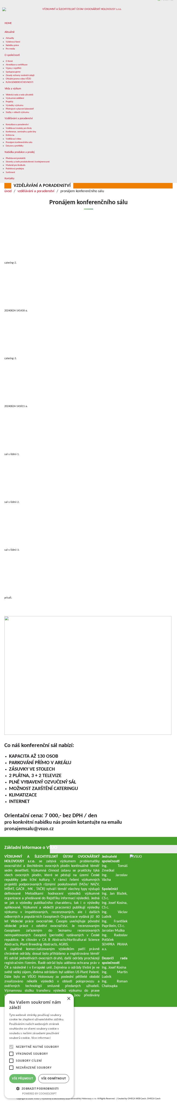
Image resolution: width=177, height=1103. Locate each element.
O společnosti (12, 55)
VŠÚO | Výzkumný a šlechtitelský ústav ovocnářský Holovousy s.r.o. (65, 1098)
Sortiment (10, 172)
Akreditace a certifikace (16, 65)
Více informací (40, 1038)
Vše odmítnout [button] (53, 1078)
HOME (8, 23)
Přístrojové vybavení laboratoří (20, 109)
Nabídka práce (12, 45)
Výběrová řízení (13, 42)
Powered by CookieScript (39, 1093)
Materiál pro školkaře (15, 165)
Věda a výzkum (13, 88)
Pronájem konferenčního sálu (19, 142)
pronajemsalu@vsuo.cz (29, 829)
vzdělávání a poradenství (42, 185)
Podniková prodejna (15, 168)
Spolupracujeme (13, 72)
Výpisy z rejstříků (13, 68)
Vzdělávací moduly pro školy (19, 128)
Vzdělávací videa (13, 139)
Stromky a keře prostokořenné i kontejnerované (28, 162)
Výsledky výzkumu (14, 105)
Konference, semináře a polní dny (21, 132)
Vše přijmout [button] (22, 1078)
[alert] (39, 1046)
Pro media (10, 49)
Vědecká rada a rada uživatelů (19, 95)
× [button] (68, 998)
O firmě (9, 61)
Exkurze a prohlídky (15, 146)
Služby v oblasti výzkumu (17, 112)
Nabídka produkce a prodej (20, 152)
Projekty (9, 101)
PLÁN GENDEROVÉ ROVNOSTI (19, 82)
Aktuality (10, 38)
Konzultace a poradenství (17, 124)
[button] (39, 1088)
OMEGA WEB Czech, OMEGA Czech (144, 1098)
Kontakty (9, 178)
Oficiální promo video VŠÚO (18, 79)
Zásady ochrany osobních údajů (20, 75)
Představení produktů (15, 158)
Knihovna (10, 135)
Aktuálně (10, 32)
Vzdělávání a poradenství (19, 118)
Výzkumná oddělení (15, 98)
